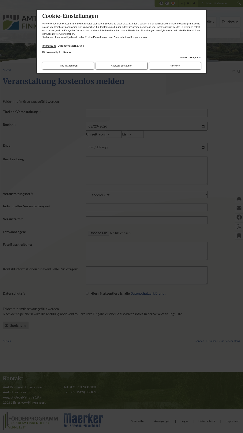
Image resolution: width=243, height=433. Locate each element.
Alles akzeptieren (68, 65)
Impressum (49, 45)
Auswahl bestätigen (121, 65)
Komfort (67, 52)
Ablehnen (175, 65)
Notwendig (52, 52)
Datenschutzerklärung (71, 45)
